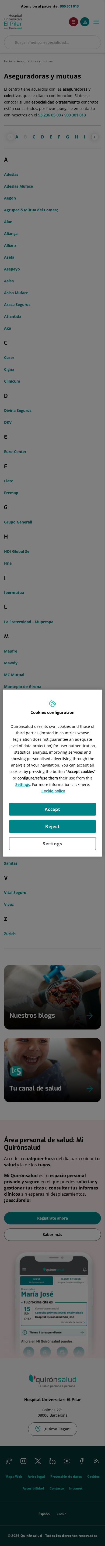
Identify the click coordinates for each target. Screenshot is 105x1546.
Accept (52, 809)
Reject (52, 826)
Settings (52, 843)
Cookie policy (53, 790)
